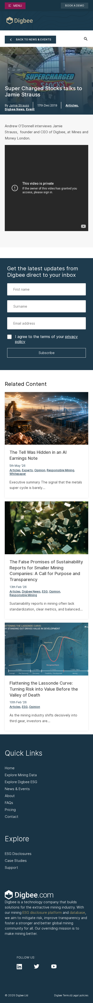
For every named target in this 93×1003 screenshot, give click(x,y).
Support (11, 867)
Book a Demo (74, 5)
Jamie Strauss (19, 105)
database (77, 912)
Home (10, 768)
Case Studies (16, 860)
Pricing (10, 809)
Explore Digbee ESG (21, 782)
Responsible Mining (60, 470)
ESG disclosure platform (42, 912)
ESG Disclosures (18, 853)
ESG (45, 591)
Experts (27, 470)
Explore (17, 838)
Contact (11, 816)
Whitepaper (18, 474)
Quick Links (23, 753)
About (10, 795)
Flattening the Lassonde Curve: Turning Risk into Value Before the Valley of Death (44, 689)
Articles (72, 105)
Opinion (39, 470)
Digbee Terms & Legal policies (71, 995)
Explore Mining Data (21, 775)
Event (30, 109)
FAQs (9, 802)
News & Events (17, 789)
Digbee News (14, 109)
